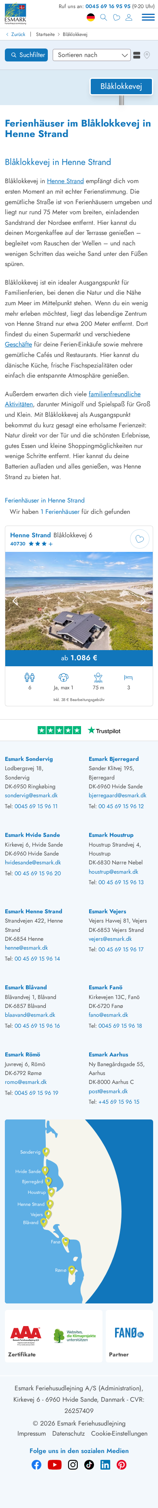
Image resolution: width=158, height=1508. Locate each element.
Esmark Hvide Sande (32, 835)
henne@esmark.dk (26, 948)
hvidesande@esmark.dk (33, 862)
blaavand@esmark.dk (30, 1015)
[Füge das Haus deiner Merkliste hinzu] (139, 539)
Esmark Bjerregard (114, 759)
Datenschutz (68, 1433)
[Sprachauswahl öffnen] (91, 17)
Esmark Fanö (105, 987)
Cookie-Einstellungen (119, 1433)
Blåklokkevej (75, 34)
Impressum (31, 1433)
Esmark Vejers (107, 911)
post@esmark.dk (108, 1091)
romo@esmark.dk (26, 1082)
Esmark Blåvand (26, 987)
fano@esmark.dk (108, 1015)
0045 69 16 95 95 (107, 6)
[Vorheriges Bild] (15, 600)
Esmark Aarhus (108, 1054)
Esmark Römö (22, 1054)
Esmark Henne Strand (33, 911)
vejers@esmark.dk (110, 939)
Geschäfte (18, 344)
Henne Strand (65, 181)
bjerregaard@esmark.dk (117, 795)
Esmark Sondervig (29, 759)
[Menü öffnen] (148, 17)
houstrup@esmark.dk (113, 872)
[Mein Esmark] (128, 17)
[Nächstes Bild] (143, 600)
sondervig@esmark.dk (31, 795)
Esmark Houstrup (111, 835)
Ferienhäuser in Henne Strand (45, 500)
